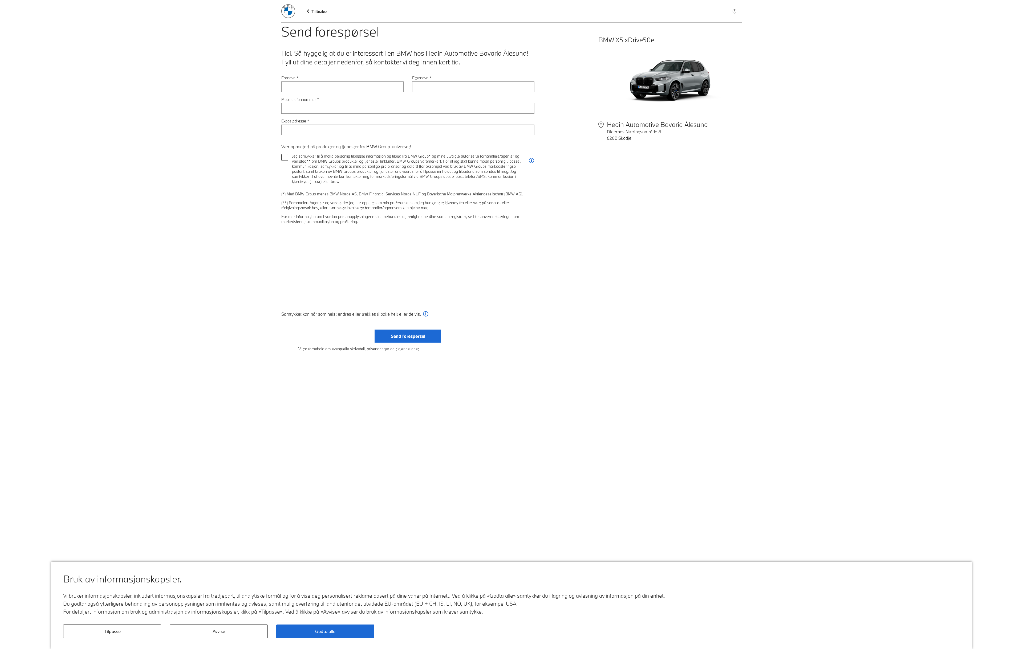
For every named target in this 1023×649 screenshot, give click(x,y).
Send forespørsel (408, 336)
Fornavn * (290, 77)
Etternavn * (422, 77)
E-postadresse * (295, 121)
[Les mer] (531, 160)
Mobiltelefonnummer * (300, 99)
